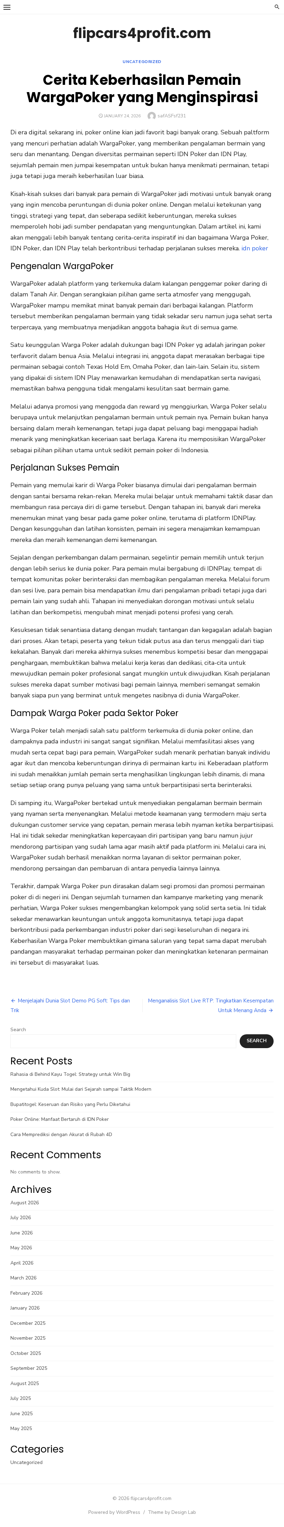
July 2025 (20, 1398)
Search (18, 1029)
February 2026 (26, 1293)
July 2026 (20, 1217)
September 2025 (28, 1368)
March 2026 (23, 1278)
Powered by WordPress (114, 1512)
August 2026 (24, 1202)
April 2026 (21, 1263)
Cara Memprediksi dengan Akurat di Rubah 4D (61, 1134)
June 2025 (21, 1413)
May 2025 (21, 1428)
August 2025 (24, 1383)
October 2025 (25, 1353)
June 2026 (21, 1233)
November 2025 (27, 1338)
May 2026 (21, 1247)
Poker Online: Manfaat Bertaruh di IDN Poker (59, 1119)
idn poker (254, 248)
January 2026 (24, 1308)
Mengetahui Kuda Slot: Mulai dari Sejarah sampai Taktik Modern (80, 1089)
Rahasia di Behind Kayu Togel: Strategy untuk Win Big (70, 1074)
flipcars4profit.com (142, 33)
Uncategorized (142, 61)
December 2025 (27, 1323)
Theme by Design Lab (172, 1512)
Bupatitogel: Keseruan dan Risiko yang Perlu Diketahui (70, 1104)
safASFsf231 (172, 116)
